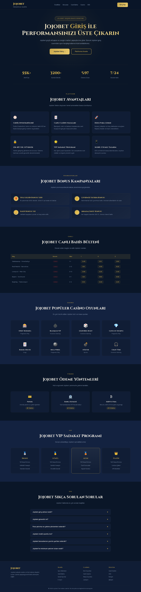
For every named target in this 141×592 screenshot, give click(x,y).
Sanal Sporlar (62, 577)
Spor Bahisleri (62, 571)
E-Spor (60, 580)
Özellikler (57, 5)
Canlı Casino (87, 574)
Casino (83, 5)
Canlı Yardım (112, 571)
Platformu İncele (81, 51)
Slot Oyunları (87, 571)
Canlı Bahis (74, 5)
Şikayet (111, 580)
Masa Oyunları (87, 577)
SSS (89, 5)
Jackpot (85, 580)
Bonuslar (65, 5)
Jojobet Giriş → (60, 51)
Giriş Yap (123, 5)
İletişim (111, 577)
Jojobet (20, 5)
